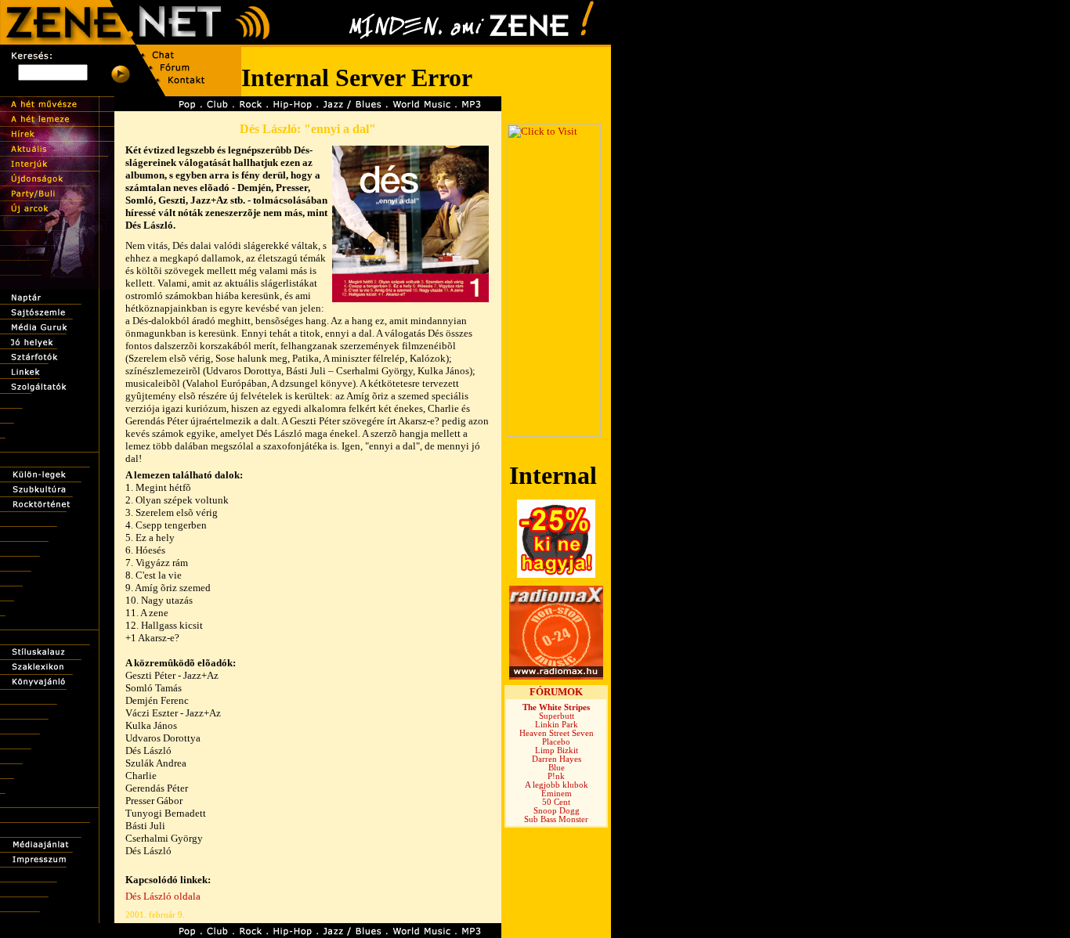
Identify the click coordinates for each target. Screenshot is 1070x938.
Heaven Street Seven (556, 733)
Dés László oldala (163, 896)
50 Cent (556, 802)
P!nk (556, 776)
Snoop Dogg (556, 810)
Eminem (556, 793)
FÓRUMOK (556, 692)
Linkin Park (556, 724)
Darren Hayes (556, 759)
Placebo (556, 742)
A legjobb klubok (556, 785)
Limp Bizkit (556, 750)
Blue (556, 767)
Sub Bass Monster (556, 819)
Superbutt (556, 716)
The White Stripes (556, 707)
